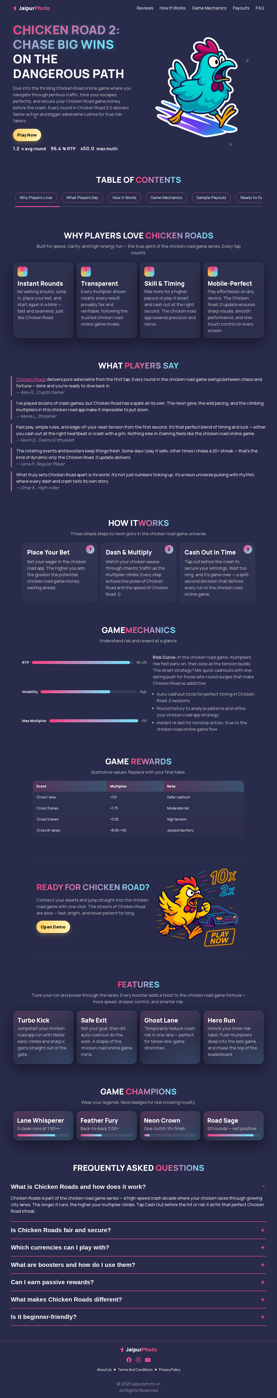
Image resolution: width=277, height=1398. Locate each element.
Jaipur (34, 7)
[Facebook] (129, 1360)
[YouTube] (148, 1360)
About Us (104, 1369)
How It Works (172, 8)
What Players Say (82, 197)
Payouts (241, 8)
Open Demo (53, 927)
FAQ (260, 8)
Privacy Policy (169, 1369)
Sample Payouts (211, 197)
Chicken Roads (31, 379)
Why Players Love (36, 197)
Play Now (27, 135)
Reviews (145, 8)
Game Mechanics (209, 8)
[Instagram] (138, 1360)
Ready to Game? (255, 197)
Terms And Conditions (135, 1369)
